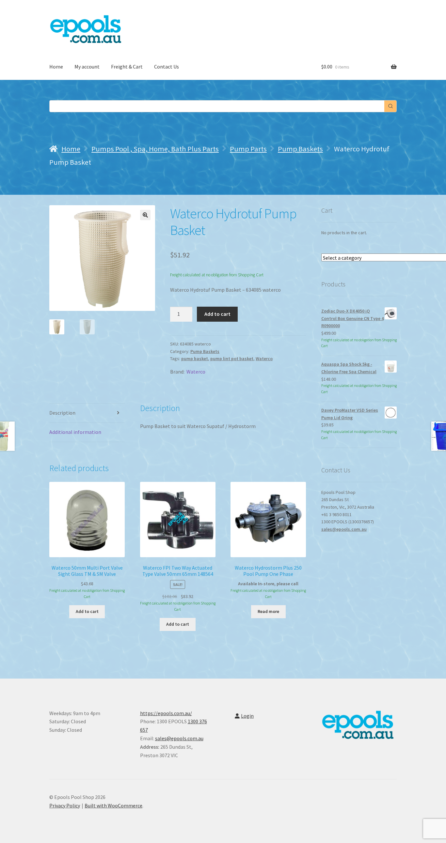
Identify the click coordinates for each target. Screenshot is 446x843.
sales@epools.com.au (344, 529)
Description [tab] (62, 412)
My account (87, 66)
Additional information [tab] (75, 432)
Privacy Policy (64, 805)
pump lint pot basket (231, 358)
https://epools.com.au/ (166, 713)
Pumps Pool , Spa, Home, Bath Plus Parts (155, 148)
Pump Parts (248, 148)
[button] (145, 215)
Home (56, 66)
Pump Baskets (300, 148)
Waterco (264, 358)
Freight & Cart (127, 66)
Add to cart (217, 314)
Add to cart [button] (87, 611)
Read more (268, 611)
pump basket (194, 358)
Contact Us (166, 66)
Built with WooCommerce (113, 805)
